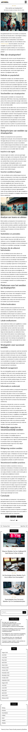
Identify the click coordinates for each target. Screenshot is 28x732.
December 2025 (5, 672)
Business (4, 710)
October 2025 (5, 677)
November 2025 (5, 675)
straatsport (13, 516)
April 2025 (4, 693)
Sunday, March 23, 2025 (19, 10)
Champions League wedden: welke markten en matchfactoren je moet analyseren (13, 641)
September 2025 (5, 680)
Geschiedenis (5, 713)
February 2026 (5, 667)
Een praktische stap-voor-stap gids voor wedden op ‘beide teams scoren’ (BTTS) (12, 638)
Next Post (23, 526)
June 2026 (4, 657)
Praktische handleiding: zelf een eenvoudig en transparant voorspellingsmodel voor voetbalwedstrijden (13, 630)
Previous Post (6, 526)
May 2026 (4, 660)
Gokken (3, 715)
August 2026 (5, 652)
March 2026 (5, 665)
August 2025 (5, 682)
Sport (3, 718)
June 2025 (4, 687)
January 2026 (5, 670)
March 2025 (5, 695)
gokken (7, 516)
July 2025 (4, 685)
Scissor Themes (9, 729)
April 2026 (4, 662)
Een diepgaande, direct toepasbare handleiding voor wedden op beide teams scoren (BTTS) (13, 634)
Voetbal (3, 720)
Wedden (4, 723)
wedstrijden (19, 516)
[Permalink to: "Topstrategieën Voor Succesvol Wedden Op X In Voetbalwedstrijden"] (14, 588)
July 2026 (4, 655)
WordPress (24, 729)
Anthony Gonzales (9, 10)
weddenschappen (4, 43)
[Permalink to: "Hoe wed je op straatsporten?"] (14, 21)
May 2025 (4, 690)
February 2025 (5, 698)
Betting (14, 5)
